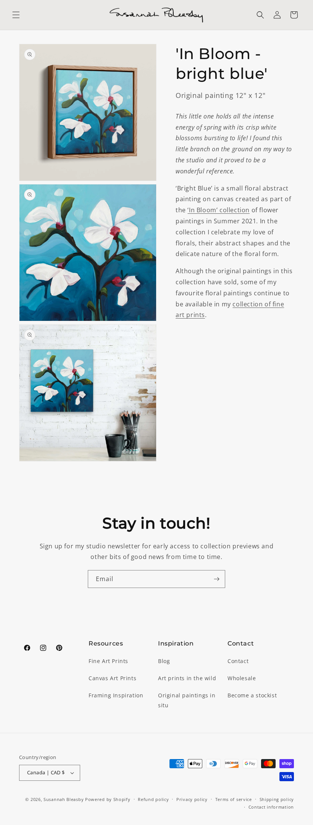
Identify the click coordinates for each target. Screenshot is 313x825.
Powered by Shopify (108, 799)
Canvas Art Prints (112, 678)
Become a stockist (252, 695)
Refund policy (153, 799)
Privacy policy (192, 799)
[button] (16, 14)
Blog (164, 661)
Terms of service (233, 799)
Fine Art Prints (108, 661)
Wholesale (241, 678)
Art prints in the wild (187, 678)
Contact (237, 661)
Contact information (271, 807)
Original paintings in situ (187, 700)
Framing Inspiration (116, 695)
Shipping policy (277, 799)
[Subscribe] (216, 579)
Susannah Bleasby (64, 799)
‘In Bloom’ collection (218, 210)
